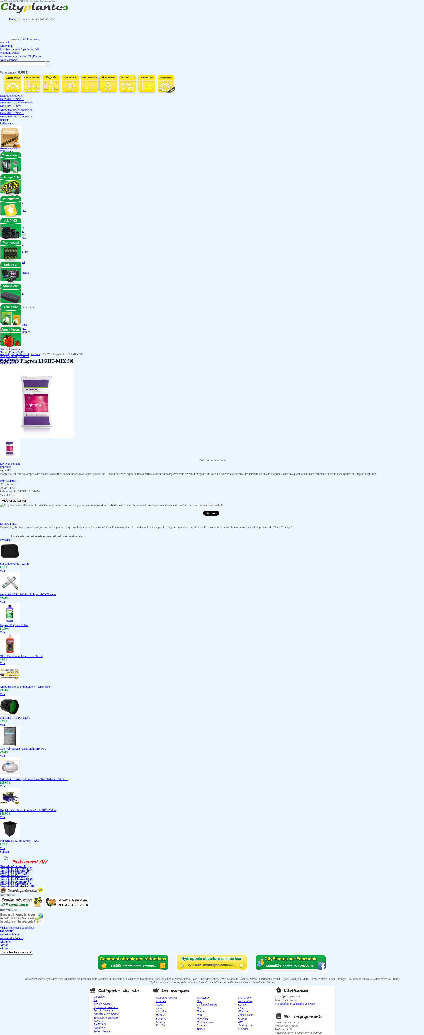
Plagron (243, 1011)
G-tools (242, 1018)
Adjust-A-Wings (9, 934)
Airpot (4, 945)
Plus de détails (8, 481)
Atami (159, 1008)
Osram (242, 1004)
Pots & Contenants (105, 1010)
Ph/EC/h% (100, 1024)
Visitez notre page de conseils (17, 927)
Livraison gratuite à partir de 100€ (19, 49)
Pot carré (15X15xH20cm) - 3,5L (19, 840)
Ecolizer (160, 1022)
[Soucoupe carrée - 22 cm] (10, 560)
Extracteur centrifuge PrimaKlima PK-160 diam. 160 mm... (34, 779)
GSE (199, 1008)
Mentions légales (10, 52)
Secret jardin (245, 1025)
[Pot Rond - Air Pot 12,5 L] (10, 714)
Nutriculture (245, 1001)
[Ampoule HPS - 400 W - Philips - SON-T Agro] (10, 591)
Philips (242, 1008)
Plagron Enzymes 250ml (14, 625)
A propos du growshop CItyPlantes (20, 56)
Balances (99, 1021)
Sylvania (243, 1029)
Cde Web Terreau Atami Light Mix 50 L (23, 748)
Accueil (4, 42)
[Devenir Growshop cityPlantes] (22, 892)
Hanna (201, 1011)
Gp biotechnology (207, 1004)
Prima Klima (245, 1015)
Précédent (5, 540)
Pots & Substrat (20, 354)
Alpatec (4, 948)
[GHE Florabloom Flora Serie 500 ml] (10, 652)
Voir (2, 570)
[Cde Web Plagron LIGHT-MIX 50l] (10, 456)
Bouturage (100, 1028)
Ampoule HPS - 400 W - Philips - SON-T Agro (28, 594)
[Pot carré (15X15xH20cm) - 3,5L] (10, 837)
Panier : (13, 19)
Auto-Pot (161, 1011)
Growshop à (13, 866)
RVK (241, 1022)
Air (95, 1000)
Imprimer (5, 467)
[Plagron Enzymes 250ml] (10, 621)
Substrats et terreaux (106, 1017)
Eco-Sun (161, 1025)
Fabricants (6, 931)
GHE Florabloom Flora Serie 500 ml (21, 656)
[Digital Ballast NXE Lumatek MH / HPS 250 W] (10, 806)
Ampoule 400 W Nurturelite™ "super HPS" (26, 686)
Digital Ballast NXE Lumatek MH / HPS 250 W (28, 810)
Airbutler (5, 941)
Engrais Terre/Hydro (106, 1014)
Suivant (4, 851)
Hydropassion (205, 1022)
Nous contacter (8, 60)
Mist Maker (245, 997)
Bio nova (161, 1018)
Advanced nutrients (11, 938)
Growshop (6, 46)
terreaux (35, 354)
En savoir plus (8, 523)
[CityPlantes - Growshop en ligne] (39, 13)
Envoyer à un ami (10, 463)
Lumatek (202, 1025)
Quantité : (5, 495)
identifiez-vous (31, 39)
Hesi (199, 1015)
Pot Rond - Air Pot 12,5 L (15, 717)
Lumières (99, 996)
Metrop (201, 1029)
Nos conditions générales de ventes (295, 1003)
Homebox (202, 1018)
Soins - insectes (103, 1031)
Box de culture (102, 1003)
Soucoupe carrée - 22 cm (14, 563)
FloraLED (203, 997)
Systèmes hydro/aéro (106, 1007)
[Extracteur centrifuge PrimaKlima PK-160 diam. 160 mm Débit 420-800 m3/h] (10, 775)
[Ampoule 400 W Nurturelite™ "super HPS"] (10, 683)
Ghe (199, 1001)
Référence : (7, 491)
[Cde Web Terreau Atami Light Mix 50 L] (10, 745)
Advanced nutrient (166, 997)
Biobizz (160, 1015)
